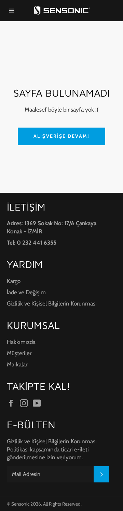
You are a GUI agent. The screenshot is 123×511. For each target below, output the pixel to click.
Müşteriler (19, 353)
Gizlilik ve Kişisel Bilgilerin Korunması (52, 303)
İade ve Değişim (26, 292)
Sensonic (20, 504)
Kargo (13, 281)
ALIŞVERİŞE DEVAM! (61, 136)
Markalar (17, 364)
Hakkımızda (21, 342)
